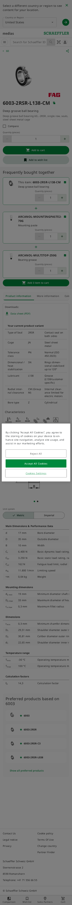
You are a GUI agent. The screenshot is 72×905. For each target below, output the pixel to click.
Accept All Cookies (35, 463)
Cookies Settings (36, 473)
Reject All (36, 453)
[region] (36, 453)
